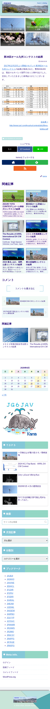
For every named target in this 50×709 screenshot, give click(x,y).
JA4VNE (10, 583)
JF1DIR (10, 590)
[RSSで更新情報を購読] (25, 168)
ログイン (7, 662)
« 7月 (4, 395)
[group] (15, 339)
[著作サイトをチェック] (13, 162)
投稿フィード (8, 667)
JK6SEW (11, 611)
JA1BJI (10, 576)
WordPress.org (9, 677)
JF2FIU (10, 593)
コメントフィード (10, 672)
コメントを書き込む (25, 288)
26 (25, 386)
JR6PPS (10, 639)
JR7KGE (10, 642)
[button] (44, 338)
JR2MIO (10, 632)
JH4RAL (10, 600)
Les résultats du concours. (13, 138)
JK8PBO (10, 614)
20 (31, 383)
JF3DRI (10, 597)
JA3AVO (10, 579)
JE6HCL (10, 586)
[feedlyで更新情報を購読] (36, 162)
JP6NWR (11, 625)
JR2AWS (11, 628)
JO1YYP (10, 618)
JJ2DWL (10, 607)
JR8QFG (10, 646)
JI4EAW (10, 604)
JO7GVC (11, 621)
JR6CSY (10, 635)
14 (38, 381)
